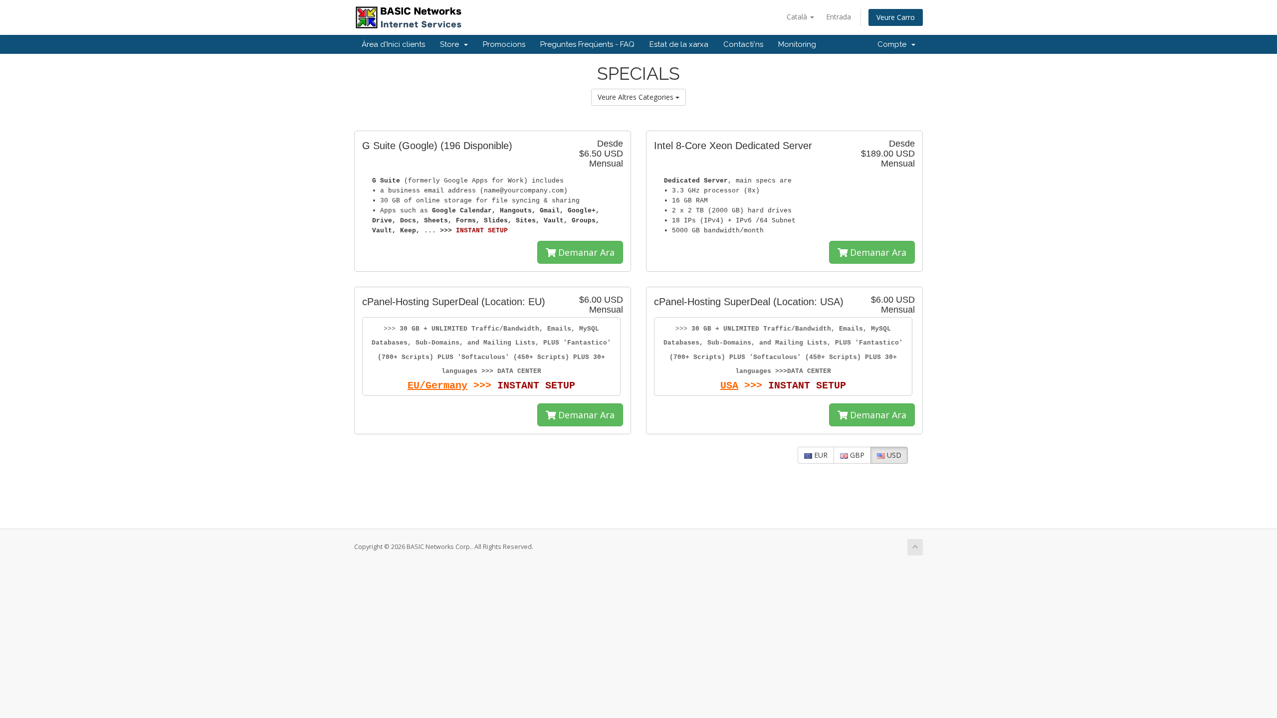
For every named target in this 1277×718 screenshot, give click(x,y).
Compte (893, 44)
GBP (856, 455)
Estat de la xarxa (678, 44)
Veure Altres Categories (636, 97)
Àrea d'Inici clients (393, 44)
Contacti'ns (743, 44)
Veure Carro (895, 17)
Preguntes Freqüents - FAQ (587, 44)
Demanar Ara (585, 252)
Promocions (504, 44)
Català (798, 16)
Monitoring (797, 44)
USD (893, 455)
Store (451, 44)
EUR (820, 455)
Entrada (838, 16)
